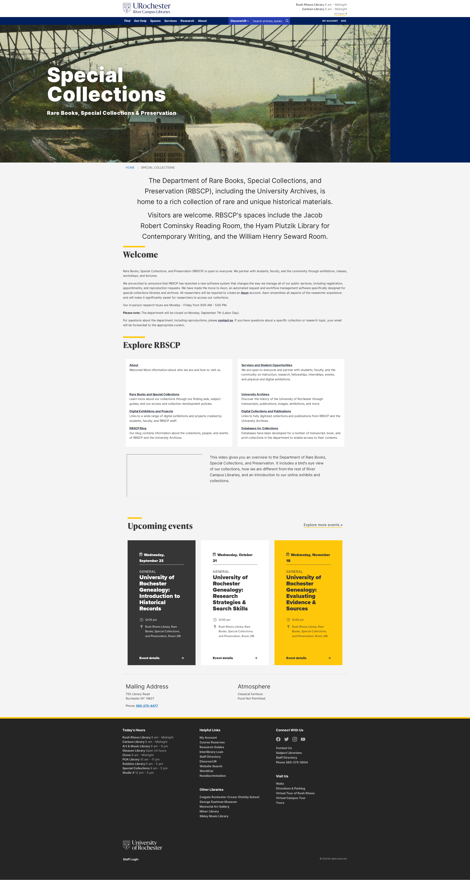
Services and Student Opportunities (266, 365)
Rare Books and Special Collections (154, 394)
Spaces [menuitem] (155, 21)
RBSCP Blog (137, 428)
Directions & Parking (290, 788)
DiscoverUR (208, 761)
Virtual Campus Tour (291, 798)
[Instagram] (294, 739)
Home (130, 167)
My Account (330, 20)
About (133, 365)
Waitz (280, 784)
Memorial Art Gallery (214, 807)
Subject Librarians (289, 753)
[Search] (287, 21)
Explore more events (322, 524)
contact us (225, 320)
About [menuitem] (202, 21)
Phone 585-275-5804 (292, 762)
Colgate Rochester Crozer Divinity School (229, 797)
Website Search (211, 766)
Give (343, 20)
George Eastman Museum (218, 802)
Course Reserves (212, 742)
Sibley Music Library (214, 816)
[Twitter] (286, 739)
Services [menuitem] (170, 21)
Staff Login (130, 859)
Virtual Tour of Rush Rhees (295, 793)
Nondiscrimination (213, 776)
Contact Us (284, 748)
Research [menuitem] (187, 21)
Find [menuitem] (127, 21)
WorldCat (206, 771)
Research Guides (212, 747)
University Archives (255, 394)
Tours (280, 803)
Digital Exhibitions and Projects (151, 411)
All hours (339, 13)
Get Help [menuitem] (140, 21)
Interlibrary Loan (211, 752)
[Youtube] (303, 739)
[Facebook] (278, 739)
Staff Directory (210, 757)
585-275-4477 (147, 706)
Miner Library (209, 811)
